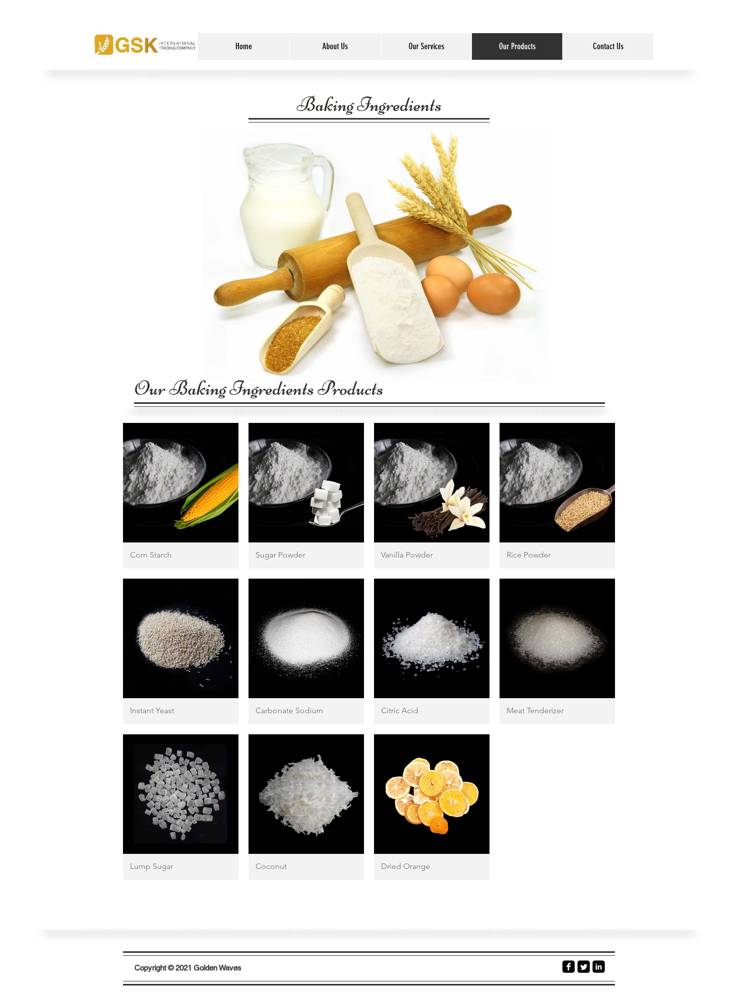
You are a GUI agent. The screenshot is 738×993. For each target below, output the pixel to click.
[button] (180, 496)
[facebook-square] (568, 966)
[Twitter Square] (583, 966)
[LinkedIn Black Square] (598, 966)
